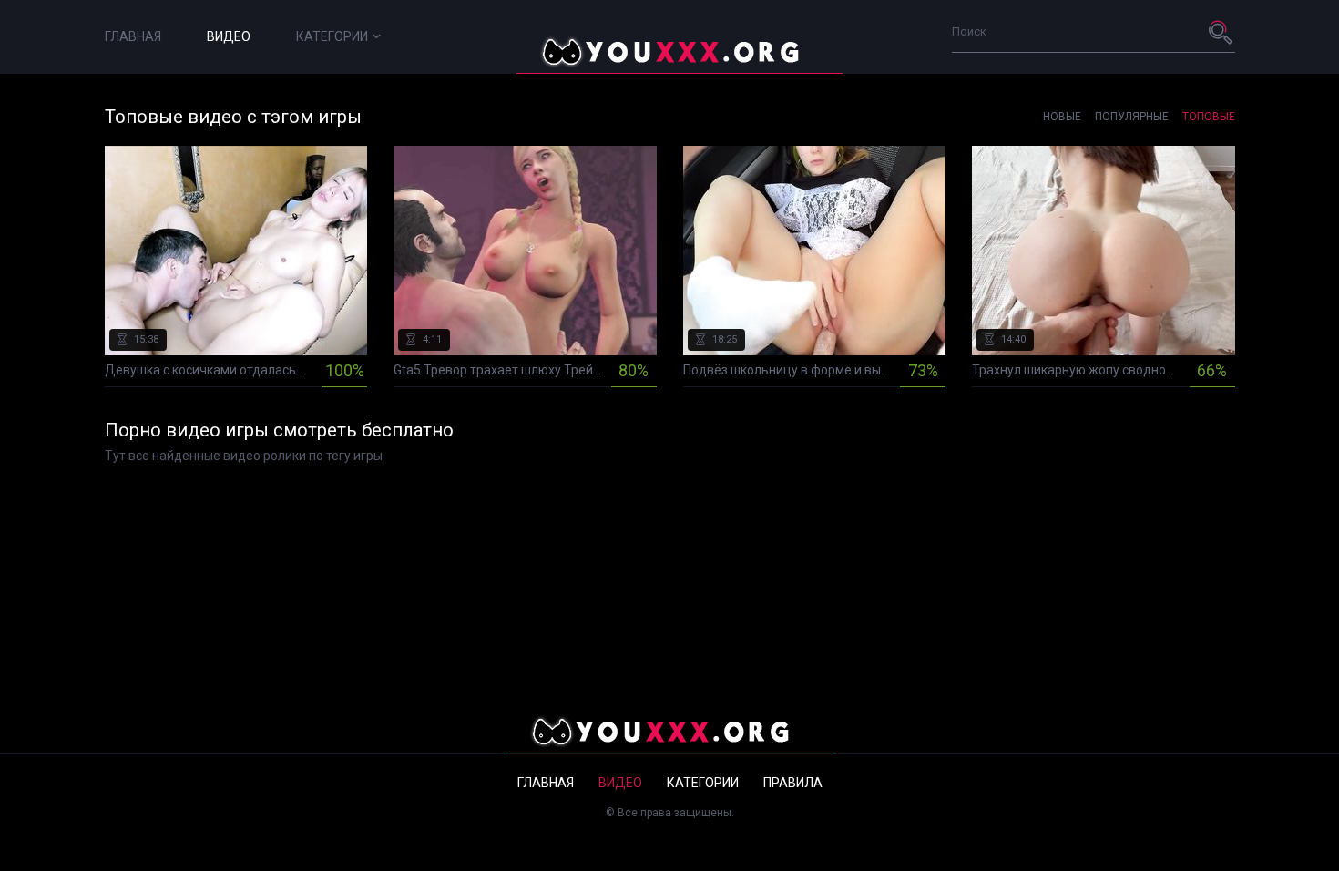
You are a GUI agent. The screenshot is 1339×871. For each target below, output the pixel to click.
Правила (793, 782)
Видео (228, 36)
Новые (1062, 116)
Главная (133, 36)
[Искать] (1221, 32)
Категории (332, 36)
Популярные (1132, 116)
